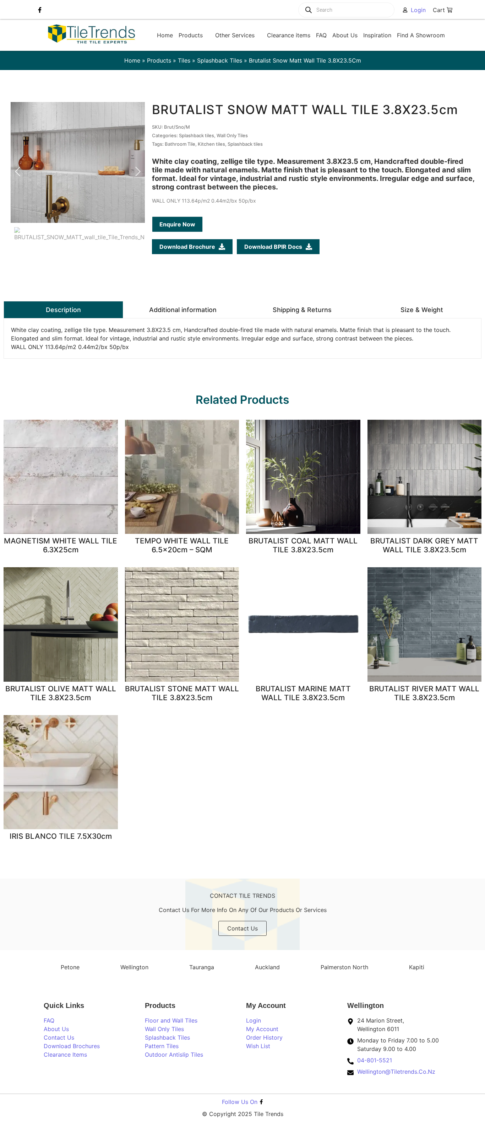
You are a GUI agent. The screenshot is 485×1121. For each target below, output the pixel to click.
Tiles (184, 60)
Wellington (134, 967)
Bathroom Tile (180, 144)
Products (159, 60)
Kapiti (416, 967)
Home (132, 60)
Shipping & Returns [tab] (302, 309)
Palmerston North (344, 967)
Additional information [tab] (183, 309)
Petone (70, 967)
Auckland (267, 967)
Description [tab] (63, 309)
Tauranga (201, 967)
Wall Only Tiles (232, 135)
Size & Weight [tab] (421, 309)
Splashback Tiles (219, 60)
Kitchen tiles (211, 144)
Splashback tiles (196, 135)
